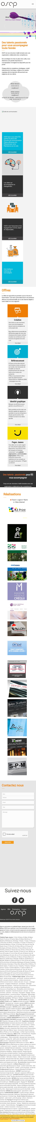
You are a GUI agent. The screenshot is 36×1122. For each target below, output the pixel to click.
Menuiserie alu (15, 1026)
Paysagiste (22, 992)
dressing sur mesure (22, 1107)
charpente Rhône (5, 994)
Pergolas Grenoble (28, 1074)
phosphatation (16, 1055)
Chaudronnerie (30, 1055)
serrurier (26, 991)
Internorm (29, 1098)
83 (6, 971)
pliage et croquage (25, 1058)
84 (10, 971)
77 (20, 967)
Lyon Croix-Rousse (24, 1010)
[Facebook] (14, 900)
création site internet (24, 980)
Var (8, 971)
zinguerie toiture (31, 1062)
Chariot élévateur (11, 1105)
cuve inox (5, 1041)
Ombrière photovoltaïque (25, 1053)
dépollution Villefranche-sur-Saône (19, 1042)
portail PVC (11, 1067)
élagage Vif (24, 1082)
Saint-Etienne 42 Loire (18, 1114)
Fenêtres (31, 1026)
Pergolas (27, 1005)
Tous (13, 500)
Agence (3, 909)
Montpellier (20, 989)
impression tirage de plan (7, 1073)
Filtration (21, 998)
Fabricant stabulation (15, 1048)
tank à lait (25, 1041)
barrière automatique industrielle (9, 1083)
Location (3, 1105)
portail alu (32, 1067)
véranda (33, 996)
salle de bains (12, 1010)
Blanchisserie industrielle (7, 1094)
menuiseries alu (25, 1033)
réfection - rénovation (12, 992)
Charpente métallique (6, 1051)
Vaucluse (13, 971)
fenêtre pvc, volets (5, 1076)
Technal (2, 1099)
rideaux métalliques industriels (25, 1085)
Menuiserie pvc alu (24, 1017)
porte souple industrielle (6, 1087)
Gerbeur (19, 1103)
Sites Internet (20, 502)
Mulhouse (17, 1094)
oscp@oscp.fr (15, 88)
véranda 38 (31, 1023)
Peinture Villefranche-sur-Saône (15, 1044)
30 (6, 949)
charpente (9, 991)
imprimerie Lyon (25, 1071)
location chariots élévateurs (7, 1071)
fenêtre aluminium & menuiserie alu (21, 1076)
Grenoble (2, 1008)
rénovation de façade (23, 1001)
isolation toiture (21, 1007)
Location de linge (24, 1092)
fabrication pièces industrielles (26, 1060)
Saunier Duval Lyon (17, 991)
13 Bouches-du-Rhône (6, 942)
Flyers (25, 500)
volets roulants (16, 1024)
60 (16, 960)
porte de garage (24, 1067)
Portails (18, 1033)
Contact (24, 909)
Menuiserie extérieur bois (18, 1101)
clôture (24, 1098)
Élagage (28, 992)
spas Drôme (25, 1090)
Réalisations (16, 909)
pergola (21, 1003)
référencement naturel (6, 982)
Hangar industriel (17, 1051)
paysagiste (9, 1007)
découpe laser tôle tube (12, 1058)
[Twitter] (21, 900)
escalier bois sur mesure (28, 1110)
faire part (17, 1073)
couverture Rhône (15, 994)
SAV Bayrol (15, 998)
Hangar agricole (27, 1051)
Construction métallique (28, 1048)
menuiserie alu (9, 1003)
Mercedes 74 (26, 996)
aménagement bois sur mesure (8, 1108)
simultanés (22, 983)
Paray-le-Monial (10, 1014)
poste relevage (18, 996)
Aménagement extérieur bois (20, 1099)
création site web (18, 982)
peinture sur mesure (30, 1044)
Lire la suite (17, 516)
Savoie (33, 992)
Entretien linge (12, 1096)
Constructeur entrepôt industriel (9, 1053)
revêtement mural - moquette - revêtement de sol (14, 1046)
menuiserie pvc (24, 1026)
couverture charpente (6, 1064)
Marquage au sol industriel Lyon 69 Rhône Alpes (21, 1112)
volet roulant (8, 1098)
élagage (25, 1019)
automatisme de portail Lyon (8, 1012)
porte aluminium (25, 1024)
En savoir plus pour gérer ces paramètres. (10, 1118)
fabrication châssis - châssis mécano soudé (18, 1057)
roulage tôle (9, 1039)
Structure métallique (17, 1049)
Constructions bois (5, 1101)
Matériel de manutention (29, 1103)
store (16, 999)
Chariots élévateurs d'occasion (23, 1069)
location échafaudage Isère (22, 1039)
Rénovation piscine (16, 1090)
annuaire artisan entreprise (10, 980)
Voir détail (18, 343)
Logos (19, 500)
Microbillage (15, 1005)
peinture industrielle (11, 1060)
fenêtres (3, 1035)
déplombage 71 (4, 1016)
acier (8, 999)
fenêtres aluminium (5, 1024)
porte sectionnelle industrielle (8, 1085)
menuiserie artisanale (24, 1108)
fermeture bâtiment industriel (27, 1083)
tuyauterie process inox (15, 1041)
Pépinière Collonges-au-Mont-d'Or (12, 1021)
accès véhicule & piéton (20, 1087)
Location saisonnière (26, 1065)
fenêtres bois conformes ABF (12, 1110)
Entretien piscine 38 (29, 998)
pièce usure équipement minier (8, 1062)
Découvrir (12, 152)
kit (30, 1049)
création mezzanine (10, 1107)
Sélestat (32, 1092)
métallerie (3, 1057)
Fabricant (26, 1049)
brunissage (9, 1055)
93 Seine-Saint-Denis (22, 974)
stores (10, 1001)
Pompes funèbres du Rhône (13, 1008)
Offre (8, 909)
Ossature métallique (5, 1049)
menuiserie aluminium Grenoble (18, 1023)
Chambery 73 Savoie (5, 1114)
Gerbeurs (11, 1069)
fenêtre (17, 1067)
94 (29, 974)
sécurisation (30, 999)
